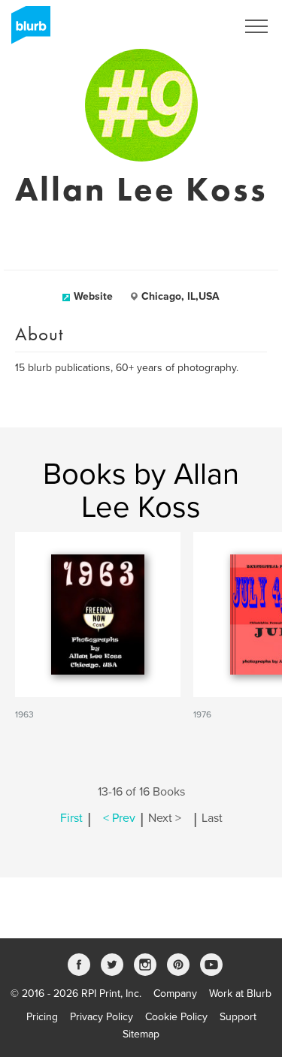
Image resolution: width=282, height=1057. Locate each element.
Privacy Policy (101, 1016)
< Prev (119, 818)
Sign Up (197, 26)
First (71, 818)
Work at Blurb (240, 993)
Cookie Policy (176, 1016)
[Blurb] (26, 30)
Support (238, 1016)
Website (93, 296)
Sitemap (141, 1034)
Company (175, 993)
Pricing (42, 1016)
